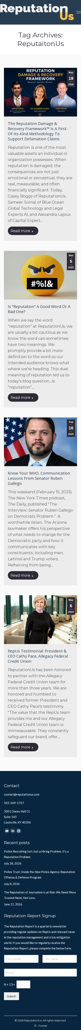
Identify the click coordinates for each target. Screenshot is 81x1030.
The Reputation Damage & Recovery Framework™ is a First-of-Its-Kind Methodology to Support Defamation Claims (38, 131)
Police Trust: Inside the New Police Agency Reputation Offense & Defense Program (39, 874)
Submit (11, 996)
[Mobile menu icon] (78, 12)
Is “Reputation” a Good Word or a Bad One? (39, 309)
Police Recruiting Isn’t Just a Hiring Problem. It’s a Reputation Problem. (36, 854)
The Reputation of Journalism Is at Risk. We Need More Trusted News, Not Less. (40, 895)
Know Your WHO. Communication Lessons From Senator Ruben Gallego (39, 478)
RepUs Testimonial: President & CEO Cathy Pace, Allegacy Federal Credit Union (38, 656)
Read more (20, 231)
